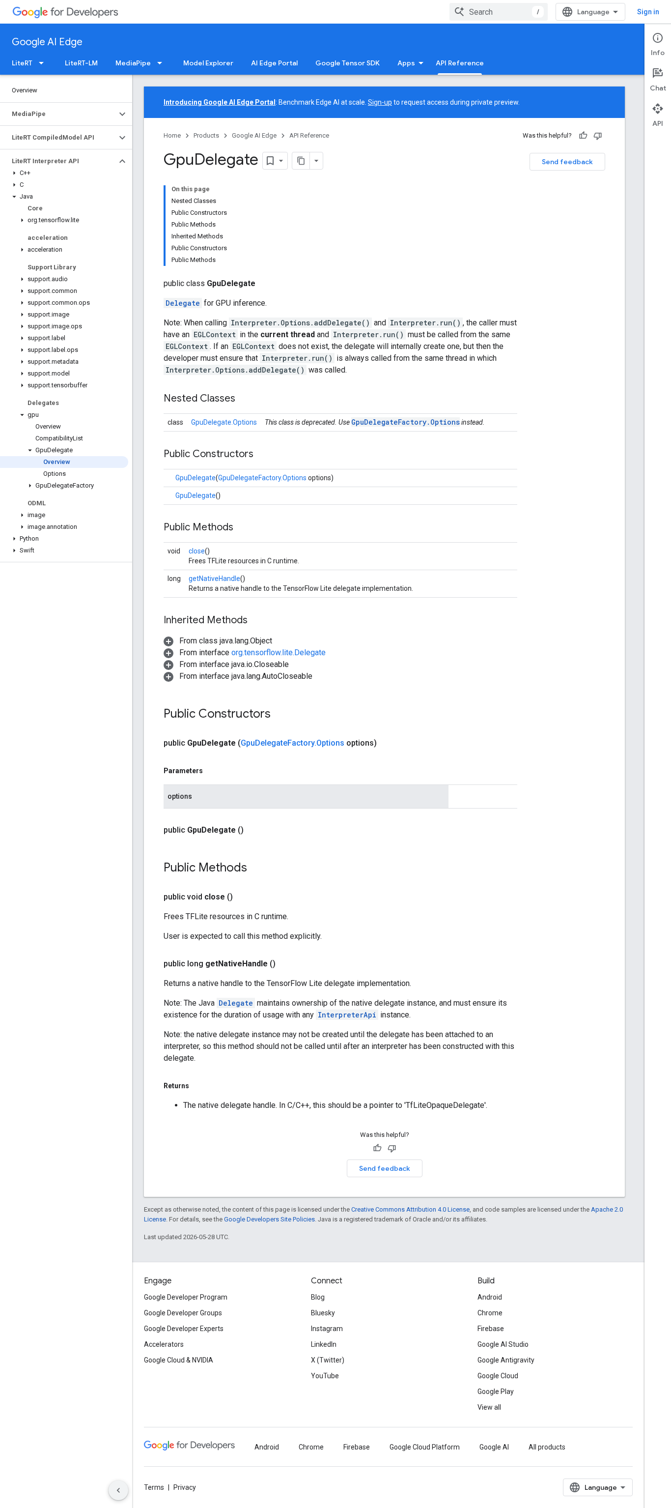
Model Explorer (208, 62)
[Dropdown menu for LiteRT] (44, 63)
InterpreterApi (347, 1014)
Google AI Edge (47, 42)
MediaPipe (133, 62)
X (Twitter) (327, 1360)
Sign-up (380, 102)
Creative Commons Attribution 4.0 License (410, 1209)
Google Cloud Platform (425, 1447)
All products (547, 1447)
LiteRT (22, 62)
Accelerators (164, 1344)
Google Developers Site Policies (269, 1219)
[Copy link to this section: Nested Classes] (245, 399)
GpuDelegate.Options (224, 422)
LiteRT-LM (81, 62)
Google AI (494, 1447)
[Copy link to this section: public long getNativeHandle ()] (287, 964)
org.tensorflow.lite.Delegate (278, 652)
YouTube (325, 1376)
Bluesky (323, 1313)
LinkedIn (323, 1344)
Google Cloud (497, 1376)
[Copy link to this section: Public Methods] (243, 528)
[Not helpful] (597, 135)
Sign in (648, 12)
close (197, 551)
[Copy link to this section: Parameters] (213, 771)
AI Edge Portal (274, 62)
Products (206, 135)
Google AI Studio (503, 1344)
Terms (154, 1487)
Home (172, 135)
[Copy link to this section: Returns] (199, 1086)
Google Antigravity (505, 1360)
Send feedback (567, 161)
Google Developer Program (185, 1297)
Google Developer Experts (184, 1329)
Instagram (327, 1329)
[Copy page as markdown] (301, 160)
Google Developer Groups (183, 1313)
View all (489, 1407)
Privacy (184, 1487)
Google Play (495, 1391)
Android (489, 1297)
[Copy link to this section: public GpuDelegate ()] (255, 830)
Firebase (490, 1329)
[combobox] (498, 12)
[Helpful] (583, 135)
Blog (318, 1297)
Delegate (183, 303)
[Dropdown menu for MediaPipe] (162, 63)
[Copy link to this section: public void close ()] (244, 897)
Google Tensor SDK (347, 62)
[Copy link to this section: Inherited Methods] (257, 621)
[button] (58, 114)
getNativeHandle (214, 578)
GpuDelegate (195, 478)
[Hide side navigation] (118, 1490)
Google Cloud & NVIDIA (178, 1360)
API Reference (460, 62)
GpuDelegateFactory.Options (405, 422)
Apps (406, 62)
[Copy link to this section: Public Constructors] (263, 455)
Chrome (490, 1313)
